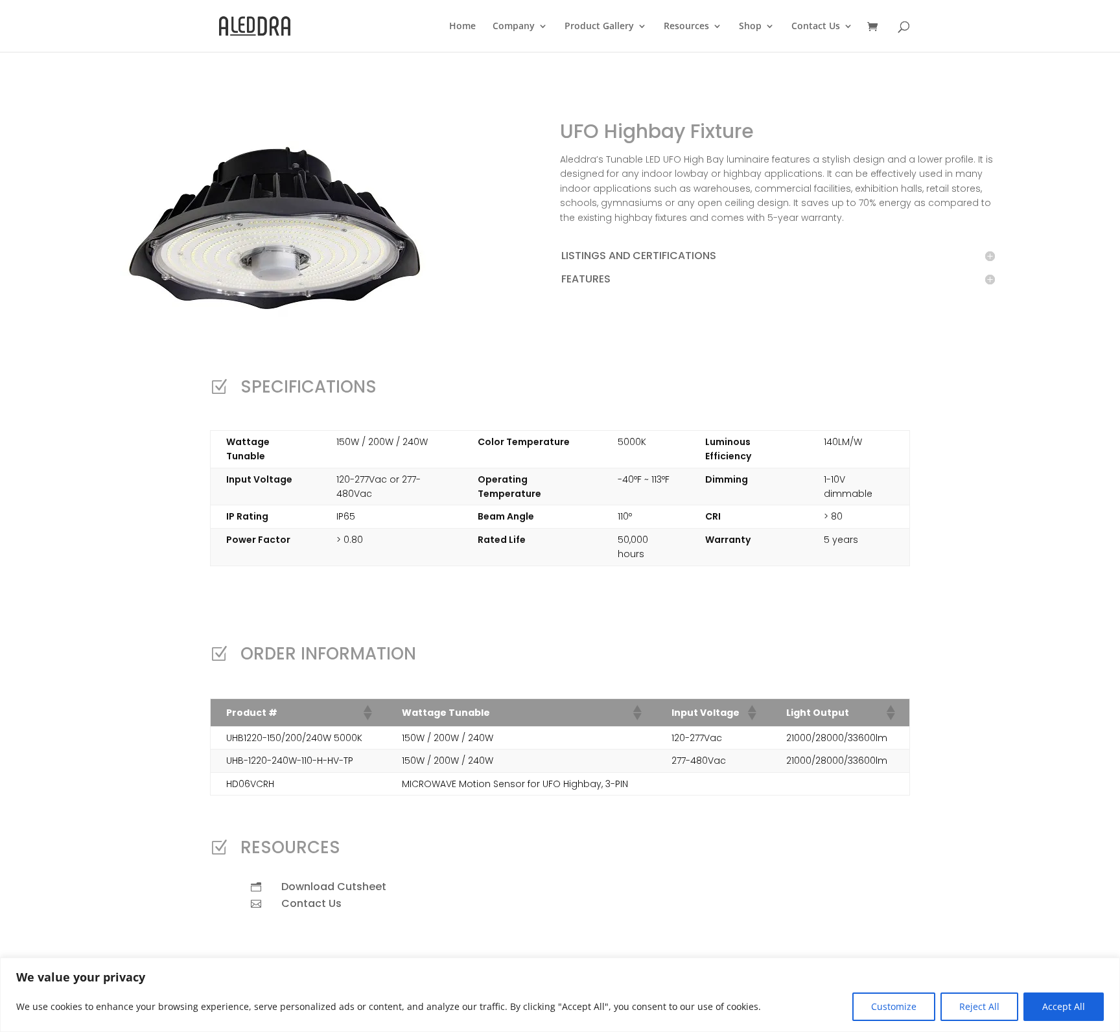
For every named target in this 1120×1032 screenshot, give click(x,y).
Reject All (979, 1006)
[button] (367, 712)
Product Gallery (599, 26)
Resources (686, 26)
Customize (893, 1006)
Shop (750, 26)
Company (514, 26)
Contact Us (815, 26)
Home (462, 26)
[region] (560, 994)
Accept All (1063, 1006)
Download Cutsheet (333, 886)
